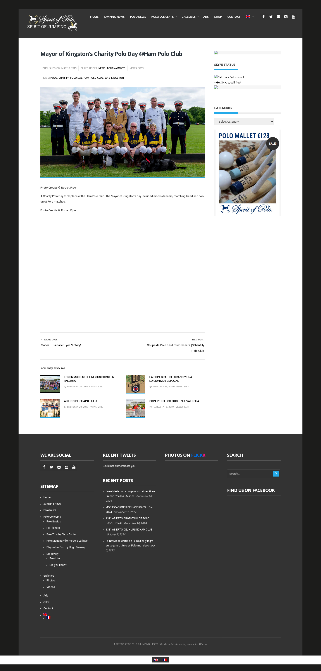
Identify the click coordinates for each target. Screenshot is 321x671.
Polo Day (76, 77)
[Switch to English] (156, 660)
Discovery (53, 553)
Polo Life (55, 558)
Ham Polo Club (93, 77)
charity (64, 77)
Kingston (117, 77)
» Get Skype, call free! (227, 82)
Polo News (138, 17)
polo (53, 77)
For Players (53, 527)
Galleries (188, 17)
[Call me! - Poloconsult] (229, 77)
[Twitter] (270, 17)
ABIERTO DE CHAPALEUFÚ (80, 401)
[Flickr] (278, 17)
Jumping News (114, 17)
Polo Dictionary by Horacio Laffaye (67, 540)
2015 (107, 77)
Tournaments (116, 68)
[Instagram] (285, 17)
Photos (51, 580)
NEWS (101, 68)
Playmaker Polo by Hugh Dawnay (66, 547)
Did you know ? (58, 565)
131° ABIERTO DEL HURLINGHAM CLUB (129, 529)
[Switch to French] (70, 617)
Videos (51, 587)
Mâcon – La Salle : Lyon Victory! (61, 345)
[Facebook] (263, 17)
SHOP (218, 17)
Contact (234, 17)
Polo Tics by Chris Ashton (62, 534)
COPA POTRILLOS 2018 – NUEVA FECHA (174, 401)
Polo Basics (54, 521)
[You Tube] (293, 17)
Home (94, 17)
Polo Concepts (162, 17)
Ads (206, 17)
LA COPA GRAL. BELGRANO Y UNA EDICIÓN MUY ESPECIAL (170, 378)
